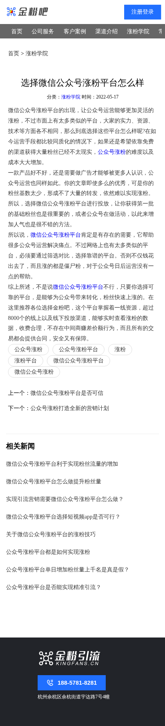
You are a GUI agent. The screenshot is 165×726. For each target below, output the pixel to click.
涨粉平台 (25, 361)
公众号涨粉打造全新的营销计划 (69, 408)
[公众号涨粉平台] (27, 12)
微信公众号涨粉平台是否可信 (66, 393)
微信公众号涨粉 (34, 372)
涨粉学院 (138, 31)
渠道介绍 (106, 31)
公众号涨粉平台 (78, 349)
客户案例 (75, 31)
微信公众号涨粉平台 (55, 234)
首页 (16, 31)
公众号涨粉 (112, 152)
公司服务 (43, 31)
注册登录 (142, 12)
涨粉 (120, 349)
